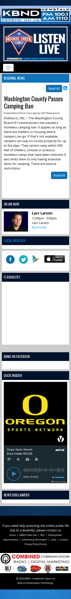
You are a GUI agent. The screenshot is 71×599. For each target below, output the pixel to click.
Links (53, 539)
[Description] (37, 459)
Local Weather (14, 240)
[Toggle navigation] (8, 67)
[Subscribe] (18, 459)
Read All (54, 88)
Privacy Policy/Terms (36, 544)
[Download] (27, 459)
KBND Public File (28, 535)
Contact (64, 539)
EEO (43, 535)
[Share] (9, 459)
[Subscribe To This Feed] (65, 88)
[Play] (13, 474)
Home (12, 535)
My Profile (39, 227)
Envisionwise (33, 583)
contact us (53, 530)
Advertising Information (34, 539)
